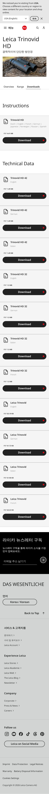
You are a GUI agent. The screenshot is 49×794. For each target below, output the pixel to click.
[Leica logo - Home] (24, 28)
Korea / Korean (19, 602)
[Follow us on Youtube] (13, 734)
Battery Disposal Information (28, 771)
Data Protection (20, 764)
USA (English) (10, 18)
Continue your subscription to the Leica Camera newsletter (43, 560)
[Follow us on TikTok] (28, 734)
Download (24, 140)
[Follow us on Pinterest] (42, 734)
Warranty (7, 771)
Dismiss (41, 18)
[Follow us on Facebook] (21, 734)
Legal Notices (36, 764)
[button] (43, 613)
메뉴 (11, 27)
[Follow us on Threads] (35, 734)
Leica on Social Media (24, 744)
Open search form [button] (37, 27)
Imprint (6, 764)
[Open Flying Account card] (43, 27)
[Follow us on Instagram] (6, 734)
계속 (34, 18)
